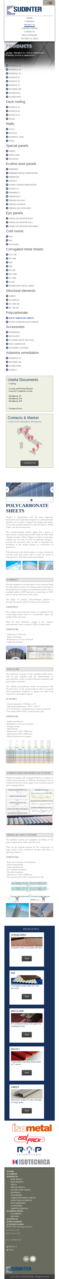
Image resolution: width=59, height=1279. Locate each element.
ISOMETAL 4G (15, 70)
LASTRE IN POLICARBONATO (20, 55)
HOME (30, 18)
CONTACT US (29, 463)
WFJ (11, 240)
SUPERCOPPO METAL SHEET (21, 286)
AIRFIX (12, 151)
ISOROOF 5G (14, 85)
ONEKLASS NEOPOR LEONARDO (23, 226)
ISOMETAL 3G (15, 66)
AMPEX (12, 296)
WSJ (11, 237)
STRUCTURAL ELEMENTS (21, 1200)
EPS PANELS (16, 1192)
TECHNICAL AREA (29, 38)
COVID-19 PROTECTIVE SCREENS (23, 322)
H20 (10, 262)
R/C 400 (12, 270)
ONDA (12, 141)
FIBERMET (13, 169)
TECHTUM (13, 159)
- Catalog (12, 383)
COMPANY (29, 21)
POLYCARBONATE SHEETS (21, 318)
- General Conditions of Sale (20, 391)
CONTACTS (29, 32)
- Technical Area (15, 408)
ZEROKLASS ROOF (17, 204)
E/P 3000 (12, 259)
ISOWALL (13, 133)
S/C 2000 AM (14, 304)
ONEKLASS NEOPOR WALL (21, 222)
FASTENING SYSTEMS (19, 348)
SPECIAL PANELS (18, 1187)
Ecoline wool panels (21, 164)
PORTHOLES (14, 332)
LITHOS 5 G (14, 189)
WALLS (14, 1184)
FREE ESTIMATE (29, 35)
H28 (10, 266)
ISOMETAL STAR (16, 137)
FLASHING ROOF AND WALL (21, 340)
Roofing (12, 60)
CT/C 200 (12, 255)
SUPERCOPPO (15, 97)
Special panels (17, 146)
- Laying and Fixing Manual (20, 388)
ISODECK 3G (14, 107)
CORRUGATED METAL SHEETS (23, 1198)
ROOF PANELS (16, 1179)
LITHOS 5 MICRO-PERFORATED (23, 185)
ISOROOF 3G (14, 77)
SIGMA (12, 119)
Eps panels (14, 213)
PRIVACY (12, 1247)
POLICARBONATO (36, 53)
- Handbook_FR (15, 401)
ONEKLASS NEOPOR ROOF (21, 218)
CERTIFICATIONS (30, 28)
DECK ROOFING (17, 1182)
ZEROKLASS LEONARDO (20, 208)
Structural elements (20, 291)
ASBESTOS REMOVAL (19, 1208)
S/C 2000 (12, 278)
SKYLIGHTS (14, 336)
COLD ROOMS (16, 1195)
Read (27, 958)
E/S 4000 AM (14, 300)
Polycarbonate (17, 313)
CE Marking (16, 1214)
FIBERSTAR (14, 177)
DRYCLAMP (14, 155)
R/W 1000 (13, 274)
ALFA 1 (12, 129)
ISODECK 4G (14, 111)
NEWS (11, 1250)
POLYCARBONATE (17, 344)
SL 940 (11, 282)
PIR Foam (15, 1216)
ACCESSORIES (16, 1206)
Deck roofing (15, 102)
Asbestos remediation (22, 353)
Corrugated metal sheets (24, 249)
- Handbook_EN (15, 398)
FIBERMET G (14, 193)
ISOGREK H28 (15, 89)
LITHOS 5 (13, 181)
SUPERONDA (15, 93)
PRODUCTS (29, 25)
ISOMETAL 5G (15, 73)
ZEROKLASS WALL (17, 200)
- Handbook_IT (14, 396)
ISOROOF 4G (14, 81)
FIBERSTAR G (15, 196)
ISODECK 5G (14, 115)
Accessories (15, 327)
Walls (10, 124)
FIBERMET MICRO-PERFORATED (23, 173)
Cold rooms (14, 231)
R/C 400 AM (14, 308)
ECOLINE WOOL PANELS (21, 1190)
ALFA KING (14, 244)
